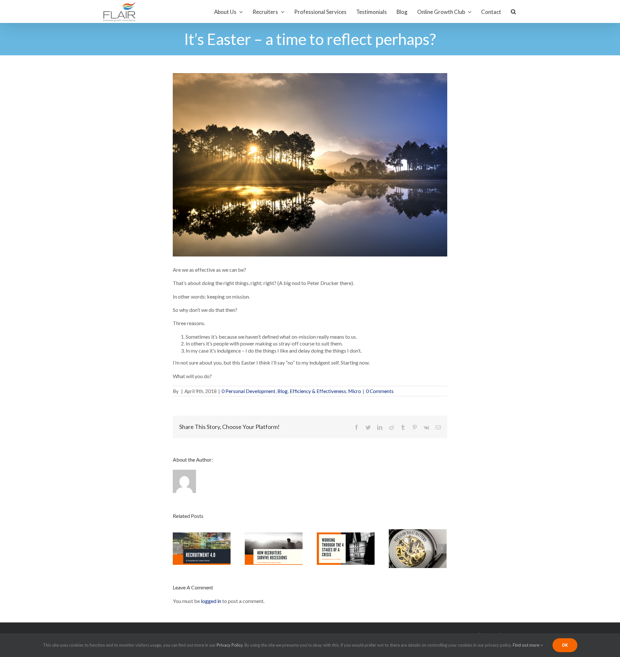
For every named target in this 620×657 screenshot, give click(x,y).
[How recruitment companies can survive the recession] (274, 548)
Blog (282, 391)
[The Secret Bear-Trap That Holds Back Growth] (418, 548)
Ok (565, 645)
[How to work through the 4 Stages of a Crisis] (346, 548)
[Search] (514, 11)
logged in (211, 601)
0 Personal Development (248, 391)
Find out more (526, 645)
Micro (354, 391)
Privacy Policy (230, 645)
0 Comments (380, 391)
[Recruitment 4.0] (202, 548)
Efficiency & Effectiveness (318, 391)
